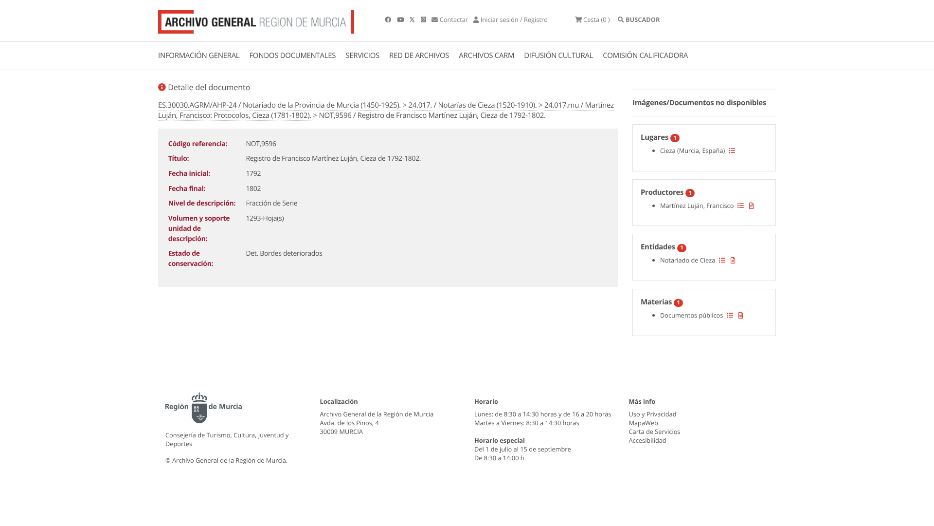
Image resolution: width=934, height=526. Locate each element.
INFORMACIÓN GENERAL (198, 55)
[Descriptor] (751, 205)
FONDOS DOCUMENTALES (292, 55)
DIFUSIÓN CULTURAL (558, 55)
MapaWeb (643, 422)
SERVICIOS (362, 55)
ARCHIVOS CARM (486, 55)
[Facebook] (389, 19)
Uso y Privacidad (653, 414)
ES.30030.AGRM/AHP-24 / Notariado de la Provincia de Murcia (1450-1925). (279, 105)
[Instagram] (424, 19)
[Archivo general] (256, 20)
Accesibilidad (647, 440)
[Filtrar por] (732, 150)
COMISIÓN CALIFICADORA (645, 55)
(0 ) (596, 19)
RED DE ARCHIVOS (419, 55)
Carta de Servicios (655, 431)
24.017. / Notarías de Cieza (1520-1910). (472, 105)
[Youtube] (401, 19)
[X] (413, 19)
